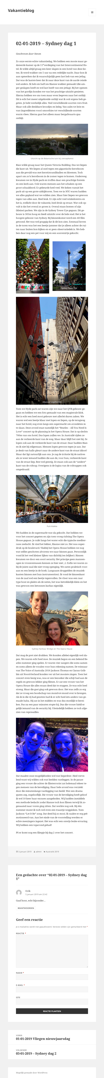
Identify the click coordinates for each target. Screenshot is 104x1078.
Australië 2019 (52, 851)
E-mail (20, 985)
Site (18, 997)
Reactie (21, 933)
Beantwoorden (26, 908)
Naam (20, 973)
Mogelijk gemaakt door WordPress (31, 1072)
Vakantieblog (21, 10)
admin (39, 851)
